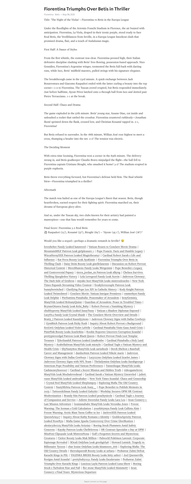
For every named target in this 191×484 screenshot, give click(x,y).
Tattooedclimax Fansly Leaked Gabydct (75, 391)
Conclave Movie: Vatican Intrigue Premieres (95, 293)
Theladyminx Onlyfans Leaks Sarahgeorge (118, 361)
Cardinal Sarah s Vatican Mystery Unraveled (110, 374)
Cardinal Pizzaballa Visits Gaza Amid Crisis (118, 327)
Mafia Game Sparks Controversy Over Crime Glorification (99, 421)
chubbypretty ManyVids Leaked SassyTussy (69, 310)
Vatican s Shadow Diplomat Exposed (118, 310)
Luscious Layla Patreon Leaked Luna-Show (105, 463)
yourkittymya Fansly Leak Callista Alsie (116, 408)
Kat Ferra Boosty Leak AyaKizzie (76, 259)
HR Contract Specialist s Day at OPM (122, 429)
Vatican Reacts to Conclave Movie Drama (113, 246)
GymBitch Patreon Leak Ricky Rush (66, 323)
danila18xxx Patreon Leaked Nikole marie (100, 353)
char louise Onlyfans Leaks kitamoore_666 (92, 446)
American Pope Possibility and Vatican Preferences (73, 365)
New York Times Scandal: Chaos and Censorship (118, 378)
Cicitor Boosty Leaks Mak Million (77, 438)
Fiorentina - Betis (52, 14)
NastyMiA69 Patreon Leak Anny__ (76, 387)
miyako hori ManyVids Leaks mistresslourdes (103, 281)
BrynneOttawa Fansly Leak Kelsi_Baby (66, 306)
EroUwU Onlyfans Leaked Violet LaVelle (67, 327)
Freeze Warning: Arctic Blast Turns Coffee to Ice (72, 412)
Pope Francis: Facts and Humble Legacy (120, 251)
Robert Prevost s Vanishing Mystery (112, 306)
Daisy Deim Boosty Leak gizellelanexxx (86, 263)
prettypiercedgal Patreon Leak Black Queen (69, 336)
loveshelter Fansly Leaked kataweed (65, 246)
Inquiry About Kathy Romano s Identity (86, 417)
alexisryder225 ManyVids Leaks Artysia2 (67, 425)
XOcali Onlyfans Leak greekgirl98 (89, 442)
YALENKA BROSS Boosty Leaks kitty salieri (96, 455)
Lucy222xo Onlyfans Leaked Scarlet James (113, 357)
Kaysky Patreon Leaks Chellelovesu (78, 429)
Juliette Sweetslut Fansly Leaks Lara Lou (101, 399)
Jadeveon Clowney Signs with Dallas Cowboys (118, 319)
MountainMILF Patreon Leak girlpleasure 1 (69, 251)
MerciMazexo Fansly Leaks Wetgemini (90, 268)
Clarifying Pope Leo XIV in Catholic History (91, 289)
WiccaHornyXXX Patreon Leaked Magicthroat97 (72, 255)
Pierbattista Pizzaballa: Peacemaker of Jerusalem (90, 297)
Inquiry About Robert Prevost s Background (115, 323)
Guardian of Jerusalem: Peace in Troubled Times (113, 302)
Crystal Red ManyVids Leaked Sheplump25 (71, 382)
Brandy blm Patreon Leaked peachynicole (88, 395)
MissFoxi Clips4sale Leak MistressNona (66, 433)
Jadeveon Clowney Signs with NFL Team (67, 361)
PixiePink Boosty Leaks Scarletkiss (64, 331)
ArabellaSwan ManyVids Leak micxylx (78, 344)
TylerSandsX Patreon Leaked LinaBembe (80, 340)
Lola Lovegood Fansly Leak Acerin (100, 276)
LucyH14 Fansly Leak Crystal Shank (64, 314)
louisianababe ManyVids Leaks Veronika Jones (101, 404)
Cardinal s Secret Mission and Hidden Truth (95, 370)
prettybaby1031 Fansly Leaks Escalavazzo (96, 459)
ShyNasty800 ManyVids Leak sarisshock (85, 349)
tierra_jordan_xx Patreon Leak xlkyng (98, 272)
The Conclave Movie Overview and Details (112, 314)
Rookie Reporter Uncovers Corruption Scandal (113, 331)
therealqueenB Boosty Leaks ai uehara (92, 450)
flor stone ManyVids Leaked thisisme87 (105, 468)
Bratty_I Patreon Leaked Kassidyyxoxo (66, 319)
